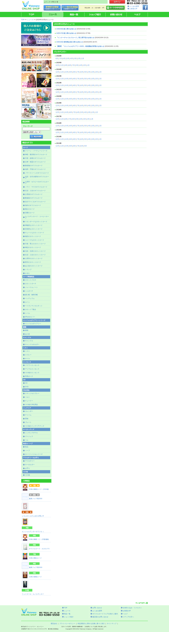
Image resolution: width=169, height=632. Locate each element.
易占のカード (30, 209)
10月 (66, 72)
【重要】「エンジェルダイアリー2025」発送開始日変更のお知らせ (80, 46)
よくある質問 (134, 6)
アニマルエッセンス (32, 369)
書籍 (26, 330)
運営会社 (54, 623)
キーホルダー (30, 465)
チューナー (29, 401)
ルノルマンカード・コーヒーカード (37, 217)
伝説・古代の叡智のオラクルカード (37, 177)
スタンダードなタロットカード (36, 221)
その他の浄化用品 (31, 404)
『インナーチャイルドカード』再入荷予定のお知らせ (75, 37)
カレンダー (29, 411)
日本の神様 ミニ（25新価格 (39, 539)
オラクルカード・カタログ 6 (39, 549)
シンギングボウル (31, 433)
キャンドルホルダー (32, 344)
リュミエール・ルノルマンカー (33, 594)
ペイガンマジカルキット (34, 306)
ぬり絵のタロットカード (34, 266)
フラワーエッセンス (32, 365)
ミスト (27, 351)
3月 (75, 58)
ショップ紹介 (69, 617)
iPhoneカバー (30, 317)
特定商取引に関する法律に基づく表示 (91, 623)
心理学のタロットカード (34, 258)
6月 (64, 58)
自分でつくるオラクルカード (35, 202)
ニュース (30, 20)
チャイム (28, 415)
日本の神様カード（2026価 (39, 489)
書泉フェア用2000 (35, 567)
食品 (26, 447)
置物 (26, 419)
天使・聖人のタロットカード (35, 244)
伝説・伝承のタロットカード (35, 251)
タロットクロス (30, 280)
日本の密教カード (35, 577)
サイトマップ (111, 623)
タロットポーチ (30, 284)
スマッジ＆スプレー (32, 393)
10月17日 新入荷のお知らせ (66, 33)
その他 (27, 475)
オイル (27, 358)
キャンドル (29, 341)
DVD (27, 387)
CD (26, 383)
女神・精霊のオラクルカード (35, 162)
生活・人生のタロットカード (35, 255)
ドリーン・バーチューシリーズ (36, 151)
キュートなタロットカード (34, 233)
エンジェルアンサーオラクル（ (33, 531)
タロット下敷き (30, 309)
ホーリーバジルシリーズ (34, 454)
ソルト (27, 397)
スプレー (28, 355)
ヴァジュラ (29, 436)
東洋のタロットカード (33, 262)
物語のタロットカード (33, 236)
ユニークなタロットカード (34, 240)
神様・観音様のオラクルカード (36, 154)
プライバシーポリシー (67, 623)
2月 (79, 58)
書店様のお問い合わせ (100, 617)
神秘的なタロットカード (34, 225)
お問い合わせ (97, 608)
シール (27, 313)
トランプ (28, 269)
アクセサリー (30, 461)
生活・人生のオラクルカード (35, 191)
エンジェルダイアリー (33, 324)
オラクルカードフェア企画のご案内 (105, 614)
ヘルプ (125, 614)
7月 (60, 58)
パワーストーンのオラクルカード (37, 173)
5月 (68, 58)
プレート (28, 422)
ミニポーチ (29, 291)
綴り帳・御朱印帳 (31, 295)
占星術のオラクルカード (34, 194)
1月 (82, 58)
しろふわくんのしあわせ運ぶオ (33, 516)
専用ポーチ (29, 376)
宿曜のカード (30, 213)
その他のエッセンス (32, 373)
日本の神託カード (35, 558)
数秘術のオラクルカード (34, 198)
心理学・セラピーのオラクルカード (37, 182)
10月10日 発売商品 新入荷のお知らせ (69, 42)
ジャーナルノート (31, 287)
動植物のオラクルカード (34, 165)
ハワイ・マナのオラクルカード (36, 187)
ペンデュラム (30, 298)
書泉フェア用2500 (35, 499)
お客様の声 (133, 9)
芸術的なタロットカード (34, 229)
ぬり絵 (27, 334)
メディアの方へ (128, 617)
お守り (27, 468)
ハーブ (27, 450)
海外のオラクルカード (33, 205)
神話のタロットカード (33, 247)
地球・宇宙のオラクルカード (35, 169)
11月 (62, 65)
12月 (57, 65)
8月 (57, 58)
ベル (26, 440)
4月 (71, 58)
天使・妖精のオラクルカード (35, 158)
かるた (27, 273)
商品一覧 (67, 614)
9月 (66, 65)
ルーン (27, 302)
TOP (22, 20)
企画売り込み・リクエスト (132, 608)
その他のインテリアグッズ (34, 426)
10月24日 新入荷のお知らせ (66, 29)
